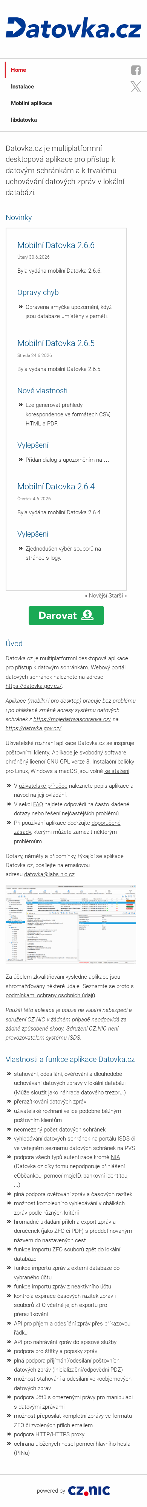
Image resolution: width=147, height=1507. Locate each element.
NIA (115, 1157)
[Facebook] (135, 70)
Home (18, 70)
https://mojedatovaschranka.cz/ (72, 719)
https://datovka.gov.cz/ (34, 686)
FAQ (38, 804)
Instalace (22, 86)
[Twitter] (135, 86)
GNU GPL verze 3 (68, 761)
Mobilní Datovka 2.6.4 (56, 486)
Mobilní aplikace (31, 103)
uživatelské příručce (43, 785)
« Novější (96, 595)
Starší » (118, 595)
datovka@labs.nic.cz (49, 874)
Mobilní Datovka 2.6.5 (56, 343)
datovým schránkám (63, 667)
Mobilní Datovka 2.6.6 (56, 245)
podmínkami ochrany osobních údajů (50, 995)
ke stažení (116, 771)
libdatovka (24, 119)
